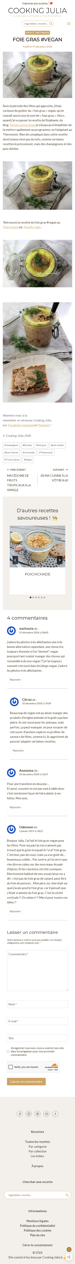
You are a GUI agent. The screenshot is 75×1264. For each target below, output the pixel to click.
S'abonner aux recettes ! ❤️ (37, 3)
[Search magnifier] (50, 23)
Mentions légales (38, 1221)
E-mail (13, 1021)
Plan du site (37, 1235)
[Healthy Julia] (55, 1114)
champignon (11, 445)
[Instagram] (29, 1114)
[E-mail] (46, 1114)
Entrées (27, 445)
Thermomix (10, 227)
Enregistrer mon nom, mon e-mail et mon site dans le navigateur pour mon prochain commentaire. (37, 1051)
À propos (37, 1166)
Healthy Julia (31, 227)
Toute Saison (12, 459)
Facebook (14, 425)
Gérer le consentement (37, 1245)
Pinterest (44, 425)
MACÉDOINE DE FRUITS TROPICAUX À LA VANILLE (19, 480)
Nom (13, 1004)
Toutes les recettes (37, 1142)
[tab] (30, 597)
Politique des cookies (37, 1230)
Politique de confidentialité (37, 1226)
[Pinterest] (37, 1114)
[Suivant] (59, 560)
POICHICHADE (37, 574)
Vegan (28, 459)
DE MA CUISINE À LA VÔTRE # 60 (54, 475)
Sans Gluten (11, 452)
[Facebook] (20, 1114)
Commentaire (18, 954)
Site (11, 1038)
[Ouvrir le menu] (68, 24)
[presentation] (37, 546)
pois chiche (57, 445)
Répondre (15, 679)
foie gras (41, 445)
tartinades (29, 452)
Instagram (28, 425)
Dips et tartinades (37, 32)
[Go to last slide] (15, 560)
